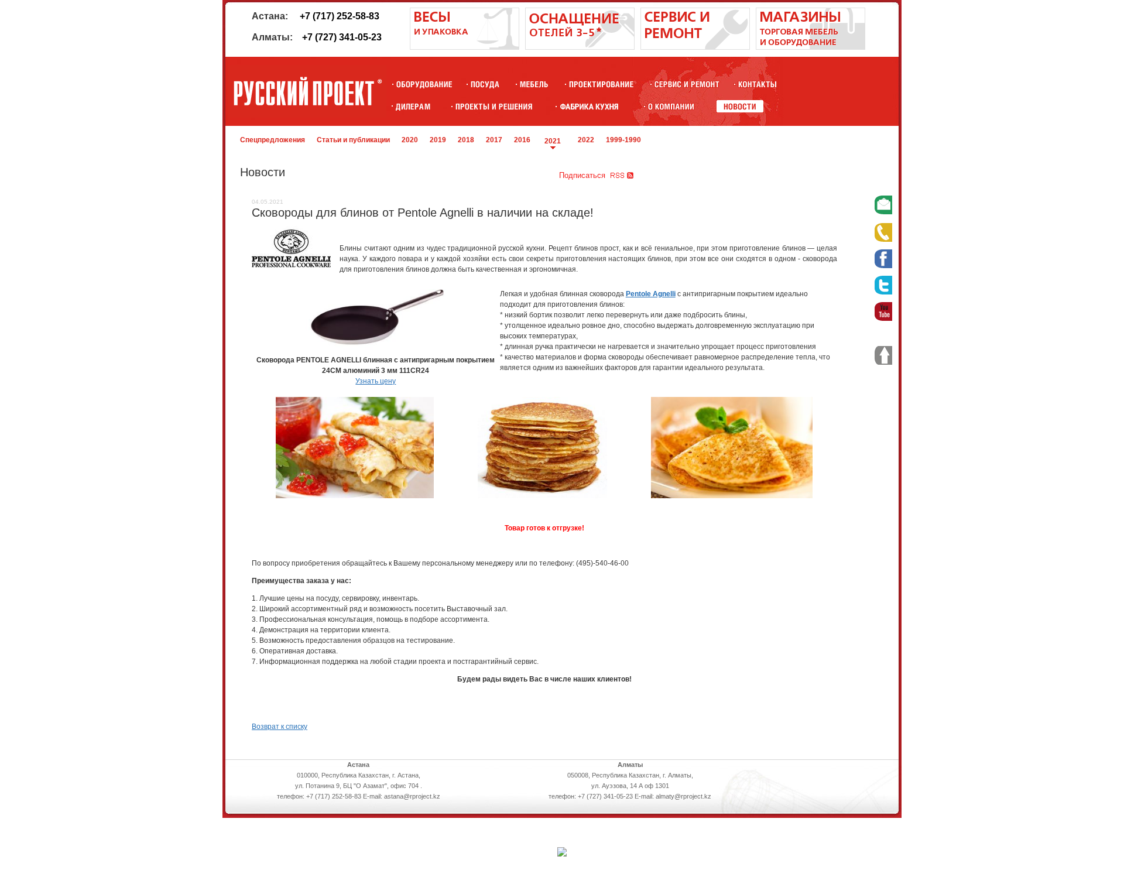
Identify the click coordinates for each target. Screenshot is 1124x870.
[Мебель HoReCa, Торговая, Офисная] (534, 84)
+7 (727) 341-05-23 (342, 37)
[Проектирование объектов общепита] (601, 84)
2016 (522, 140)
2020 (410, 140)
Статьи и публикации (353, 140)
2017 (494, 140)
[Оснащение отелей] (589, 106)
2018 (466, 140)
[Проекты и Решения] (493, 106)
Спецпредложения (272, 140)
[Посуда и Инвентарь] (485, 84)
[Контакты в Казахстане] (757, 84)
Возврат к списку (279, 726)
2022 (586, 140)
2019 (438, 140)
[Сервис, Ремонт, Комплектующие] (687, 84)
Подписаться (582, 175)
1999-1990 (623, 140)
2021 (552, 141)
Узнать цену (375, 381)
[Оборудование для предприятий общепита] (424, 84)
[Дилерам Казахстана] (412, 106)
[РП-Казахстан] (671, 106)
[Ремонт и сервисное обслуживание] (695, 47)
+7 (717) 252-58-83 (339, 16)
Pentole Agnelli (651, 294)
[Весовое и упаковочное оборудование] (464, 47)
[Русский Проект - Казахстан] (307, 91)
